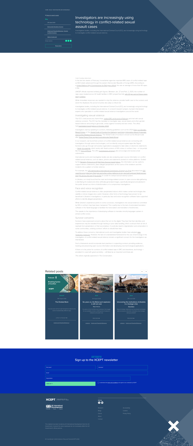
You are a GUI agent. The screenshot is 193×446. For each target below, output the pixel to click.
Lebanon (87, 323)
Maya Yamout (96, 306)
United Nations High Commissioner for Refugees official (96, 85)
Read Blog (96, 318)
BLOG (50, 10)
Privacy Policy (127, 413)
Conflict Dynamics (52, 33)
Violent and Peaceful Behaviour (55, 31)
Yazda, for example (83, 148)
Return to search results (52, 15)
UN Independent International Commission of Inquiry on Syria (109, 170)
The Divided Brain (61, 302)
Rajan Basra (131, 306)
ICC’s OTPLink (86, 151)
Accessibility (126, 408)
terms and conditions (113, 382)
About (99, 416)
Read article (58, 46)
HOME (46, 10)
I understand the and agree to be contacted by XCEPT (118, 382)
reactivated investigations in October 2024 (93, 126)
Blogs (99, 410)
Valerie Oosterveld (52, 37)
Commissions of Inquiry (107, 151)
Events (100, 413)
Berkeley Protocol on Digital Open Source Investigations (100, 162)
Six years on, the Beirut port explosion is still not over (96, 303)
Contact (100, 419)
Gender (66, 31)
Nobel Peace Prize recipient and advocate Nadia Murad (98, 137)
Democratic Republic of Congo (55, 27)
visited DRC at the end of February (116, 118)
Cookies (125, 410)
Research (100, 408)
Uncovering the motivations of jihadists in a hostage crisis (131, 303)
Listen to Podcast (61, 318)
